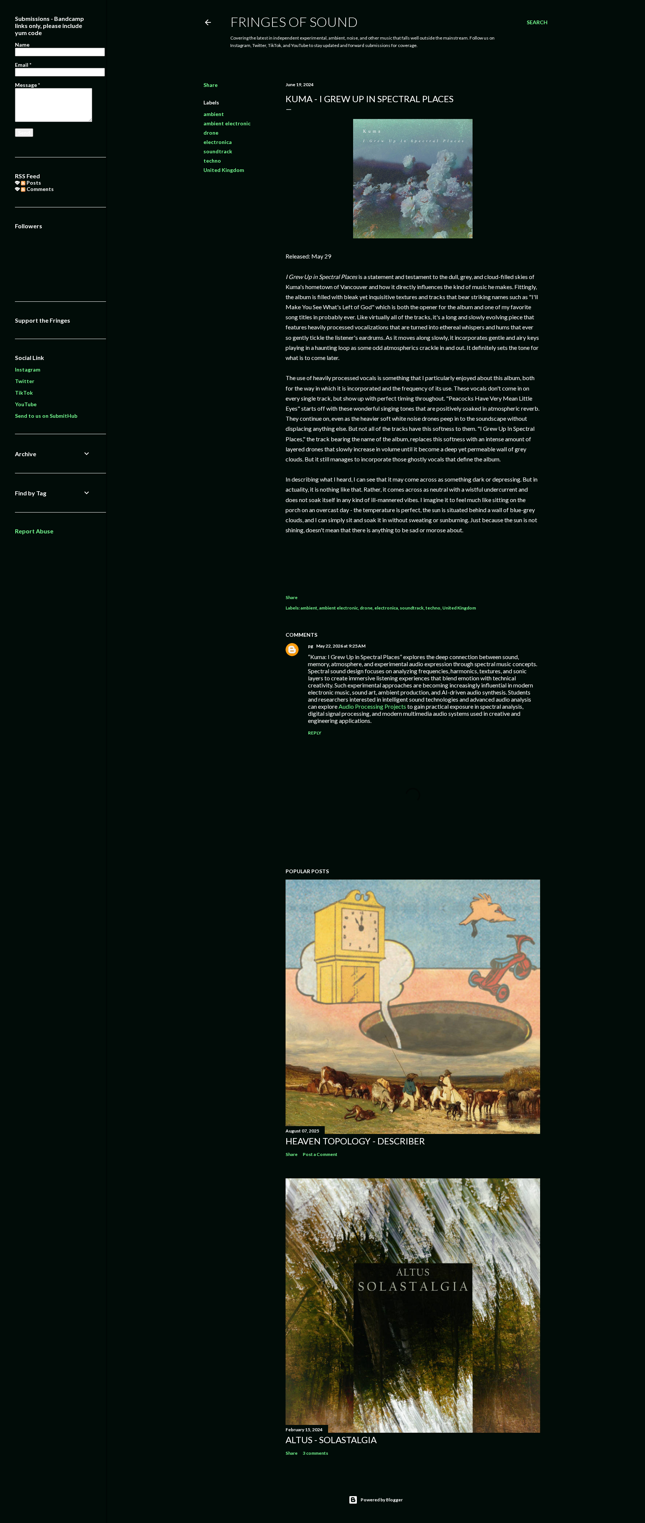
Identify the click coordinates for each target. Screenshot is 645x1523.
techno (212, 160)
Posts (33, 182)
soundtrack (217, 151)
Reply (314, 733)
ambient (213, 114)
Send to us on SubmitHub (46, 416)
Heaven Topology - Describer (355, 1140)
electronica (217, 142)
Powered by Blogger (382, 1499)
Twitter (24, 381)
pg (310, 646)
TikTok (24, 392)
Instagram (27, 369)
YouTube (26, 404)
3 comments (315, 1453)
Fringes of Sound (294, 21)
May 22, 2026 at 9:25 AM (340, 646)
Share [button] (210, 85)
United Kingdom (223, 170)
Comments (39, 189)
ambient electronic (226, 123)
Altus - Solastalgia (331, 1439)
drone (210, 132)
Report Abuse (34, 531)
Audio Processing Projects (372, 706)
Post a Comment (320, 1154)
